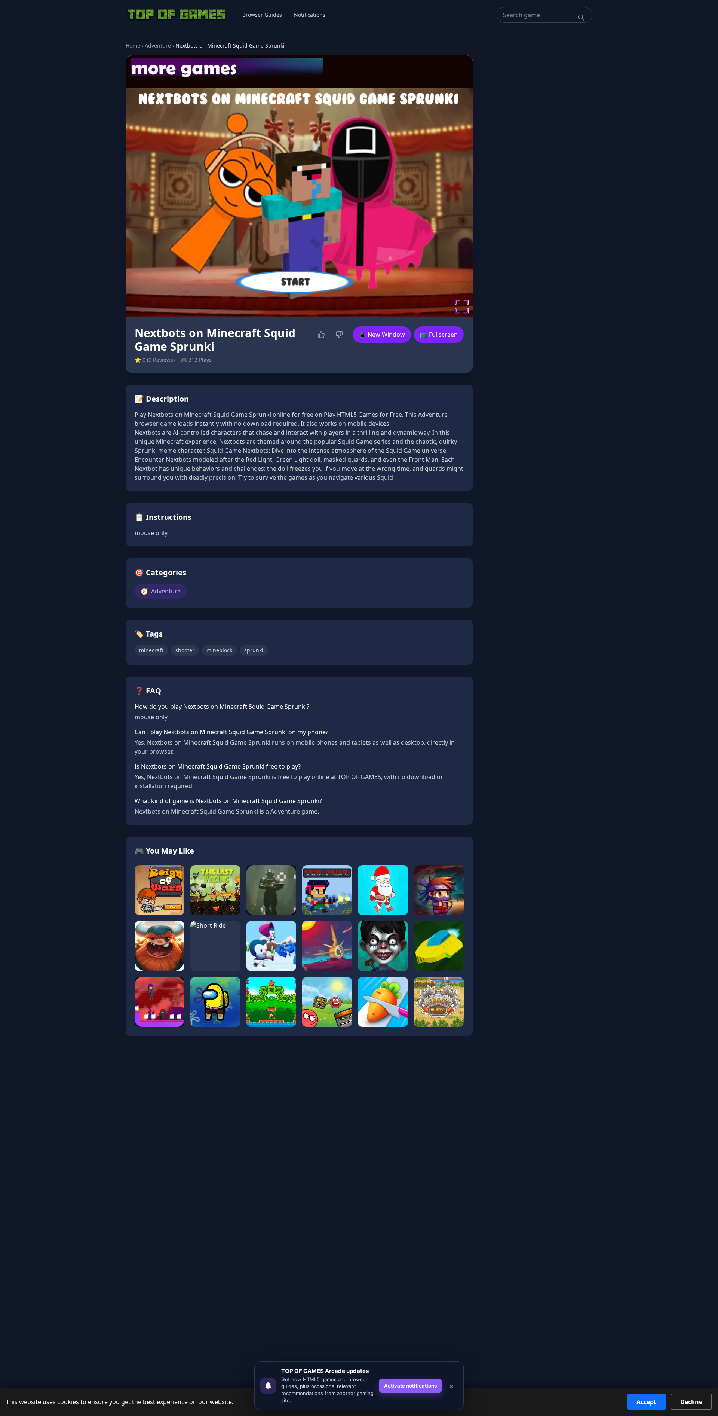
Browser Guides (262, 14)
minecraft (151, 650)
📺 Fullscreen (439, 334)
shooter (184, 650)
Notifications (309, 14)
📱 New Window (382, 334)
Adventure (158, 45)
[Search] (581, 17)
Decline (691, 1402)
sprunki (253, 650)
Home (133, 45)
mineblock (219, 650)
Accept (646, 1402)
